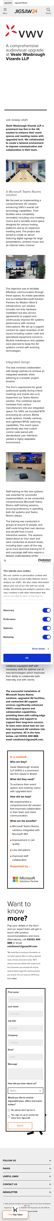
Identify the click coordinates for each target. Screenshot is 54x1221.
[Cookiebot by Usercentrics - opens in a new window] (38, 561)
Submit (20, 1125)
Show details (38, 648)
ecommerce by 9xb (30, 1211)
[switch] (46, 619)
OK (27, 658)
